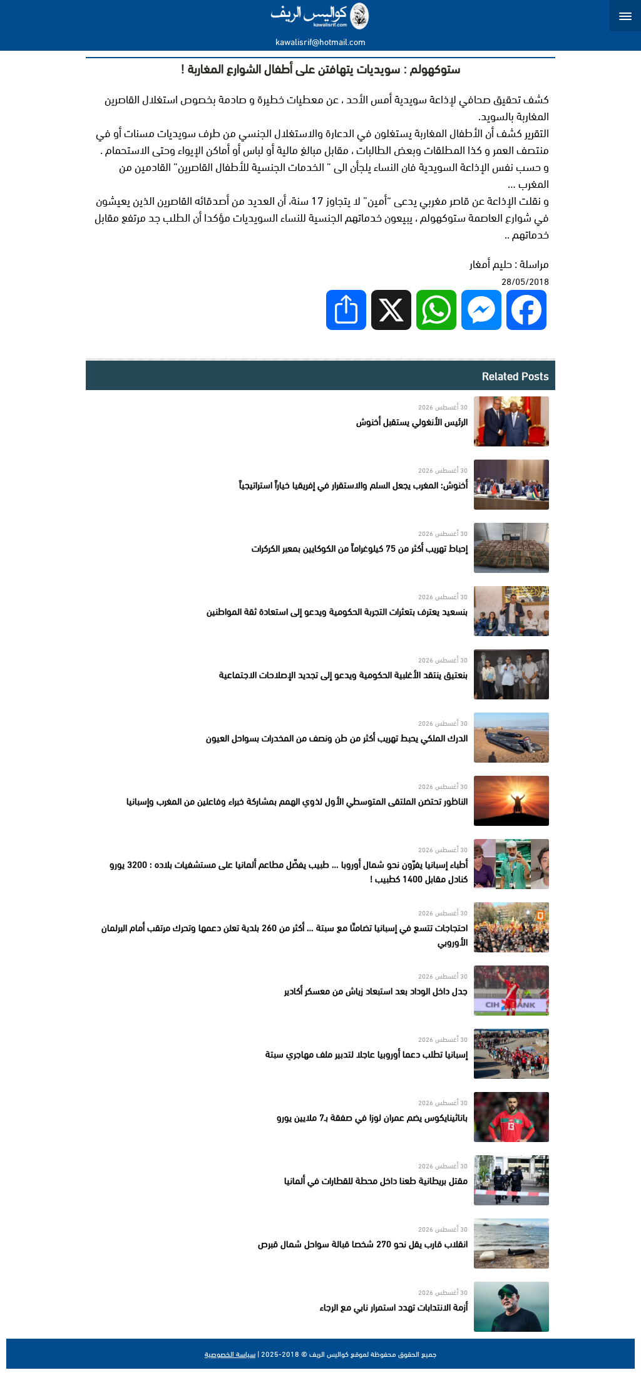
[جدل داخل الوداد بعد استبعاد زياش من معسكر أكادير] (320, 990)
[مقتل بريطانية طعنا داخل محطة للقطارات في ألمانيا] (320, 1180)
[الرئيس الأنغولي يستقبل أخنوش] (320, 421)
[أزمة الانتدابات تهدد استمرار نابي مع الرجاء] (320, 1306)
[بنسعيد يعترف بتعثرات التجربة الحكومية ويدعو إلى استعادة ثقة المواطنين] (320, 611)
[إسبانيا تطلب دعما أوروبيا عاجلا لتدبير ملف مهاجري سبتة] (320, 1053)
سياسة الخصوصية (230, 1353)
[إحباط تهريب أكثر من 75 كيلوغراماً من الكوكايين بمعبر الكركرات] (320, 548)
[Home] (320, 15)
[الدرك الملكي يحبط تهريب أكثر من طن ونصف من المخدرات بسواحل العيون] (320, 737)
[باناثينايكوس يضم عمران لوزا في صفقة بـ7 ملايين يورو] (320, 1117)
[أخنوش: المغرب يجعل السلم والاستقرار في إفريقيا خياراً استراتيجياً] (320, 484)
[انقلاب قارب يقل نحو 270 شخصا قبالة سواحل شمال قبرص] (320, 1243)
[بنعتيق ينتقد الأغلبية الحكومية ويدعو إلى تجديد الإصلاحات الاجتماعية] (320, 674)
